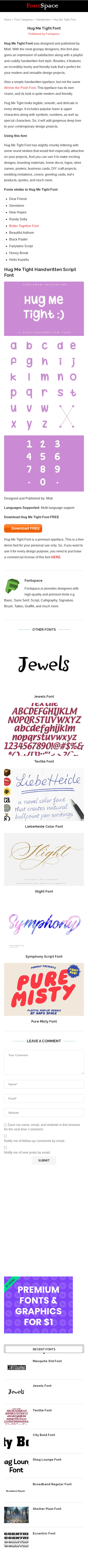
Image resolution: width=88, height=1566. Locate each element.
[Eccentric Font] (16, 1539)
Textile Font (44, 761)
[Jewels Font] (44, 664)
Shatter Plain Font (47, 1509)
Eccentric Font (44, 1533)
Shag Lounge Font (47, 1459)
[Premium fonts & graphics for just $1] (38, 1279)
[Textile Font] (44, 729)
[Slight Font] (44, 859)
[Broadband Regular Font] (16, 1490)
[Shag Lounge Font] (16, 1466)
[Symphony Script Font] (44, 924)
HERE (56, 557)
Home (7, 19)
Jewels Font (44, 696)
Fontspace (53, 33)
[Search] (84, 6)
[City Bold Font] (16, 1441)
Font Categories (23, 19)
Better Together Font (24, 226)
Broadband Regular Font (52, 1484)
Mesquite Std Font (47, 1361)
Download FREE (25, 528)
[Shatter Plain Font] (16, 1515)
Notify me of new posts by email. (27, 1152)
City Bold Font (44, 1435)
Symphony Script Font (44, 956)
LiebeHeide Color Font (44, 826)
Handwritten (43, 19)
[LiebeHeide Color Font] (44, 794)
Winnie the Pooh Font (20, 88)
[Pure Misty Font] (44, 989)
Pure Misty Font (44, 1021)
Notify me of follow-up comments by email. (34, 1141)
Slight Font (44, 891)
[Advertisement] (44, 1220)
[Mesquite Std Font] (16, 1367)
